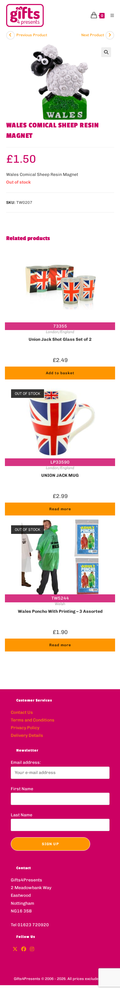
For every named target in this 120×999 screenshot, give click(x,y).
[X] (15, 949)
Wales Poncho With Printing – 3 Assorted (60, 611)
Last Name (21, 815)
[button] (106, 52)
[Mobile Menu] (110, 15)
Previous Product (31, 35)
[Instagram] (32, 949)
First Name (22, 788)
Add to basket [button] (60, 373)
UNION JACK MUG (60, 475)
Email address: (26, 762)
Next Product (92, 35)
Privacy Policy (25, 727)
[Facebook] (23, 949)
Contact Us (22, 712)
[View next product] (110, 35)
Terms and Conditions (32, 720)
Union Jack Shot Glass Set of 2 (60, 339)
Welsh (60, 604)
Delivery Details (27, 735)
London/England (60, 332)
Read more (60, 509)
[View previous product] (10, 35)
